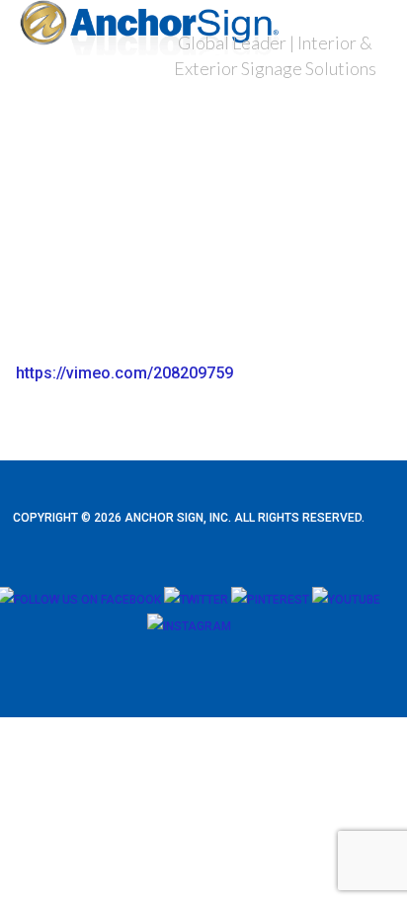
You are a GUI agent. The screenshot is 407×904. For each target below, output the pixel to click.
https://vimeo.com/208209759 (124, 373)
